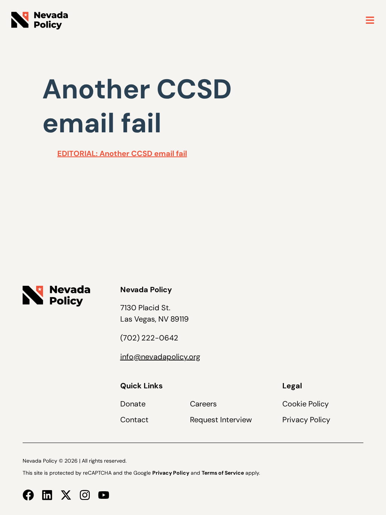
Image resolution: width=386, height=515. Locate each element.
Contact (134, 420)
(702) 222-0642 (149, 338)
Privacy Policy (306, 420)
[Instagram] (84, 495)
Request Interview (221, 420)
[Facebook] (28, 495)
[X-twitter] (66, 495)
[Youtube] (103, 495)
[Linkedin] (47, 495)
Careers (203, 404)
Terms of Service (223, 472)
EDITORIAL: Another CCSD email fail (122, 153)
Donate (133, 404)
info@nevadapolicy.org (160, 357)
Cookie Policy (305, 404)
